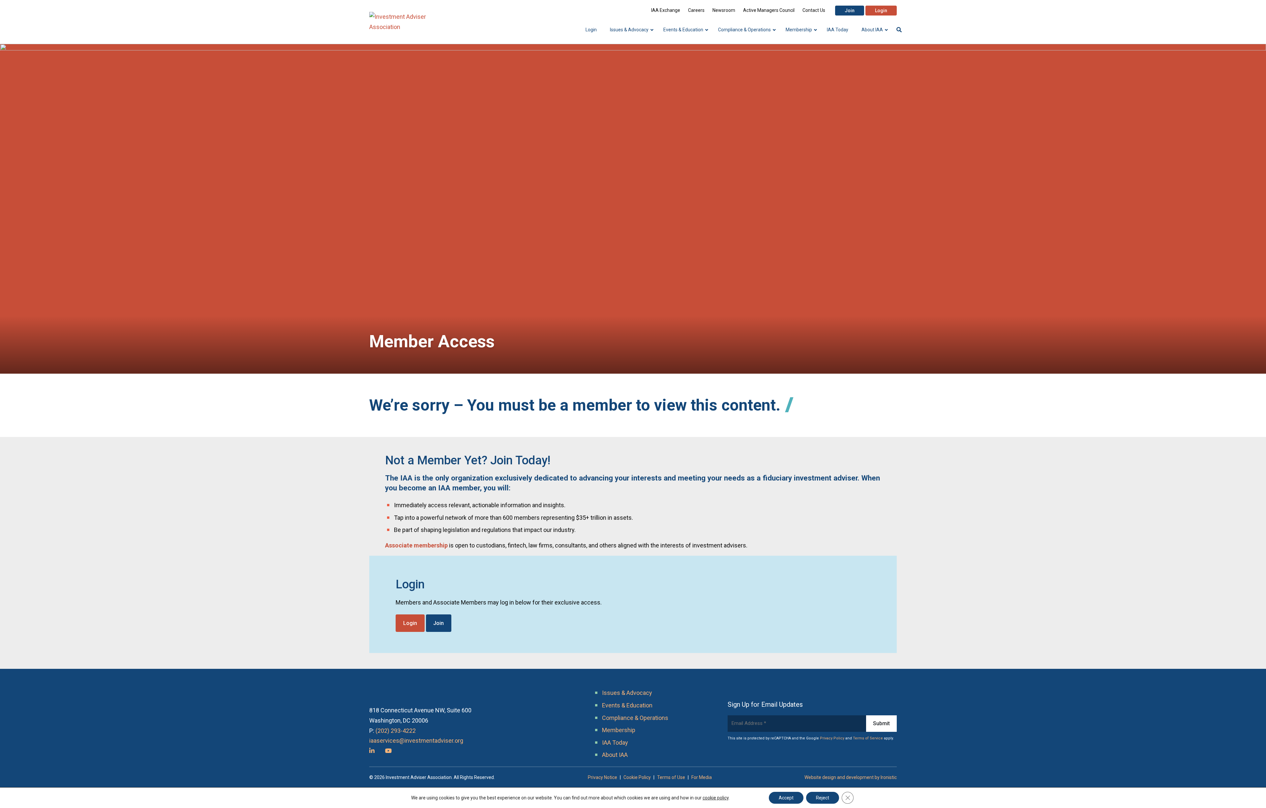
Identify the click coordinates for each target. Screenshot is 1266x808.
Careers (696, 10)
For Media (701, 777)
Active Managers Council (769, 10)
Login (881, 10)
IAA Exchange (665, 10)
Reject (822, 797)
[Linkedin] (372, 750)
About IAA (615, 754)
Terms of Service (868, 738)
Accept (786, 797)
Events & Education (627, 705)
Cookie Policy (637, 777)
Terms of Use (671, 777)
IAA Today (615, 742)
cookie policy (716, 797)
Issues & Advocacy (627, 692)
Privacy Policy (832, 738)
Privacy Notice (602, 777)
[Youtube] (388, 750)
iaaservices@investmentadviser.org (416, 740)
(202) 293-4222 (396, 730)
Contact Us (813, 10)
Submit (881, 723)
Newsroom (723, 10)
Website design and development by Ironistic (850, 777)
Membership (618, 730)
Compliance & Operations (635, 717)
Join (850, 10)
